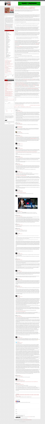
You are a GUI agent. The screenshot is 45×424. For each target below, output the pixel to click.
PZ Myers (9, 62)
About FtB (2, 0)
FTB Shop (10, 0)
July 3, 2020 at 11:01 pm (19, 279)
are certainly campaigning (19, 46)
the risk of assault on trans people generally (21, 84)
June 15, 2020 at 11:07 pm (19, 148)
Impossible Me (7, 42)
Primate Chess (7, 50)
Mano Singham (6, 61)
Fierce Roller (7, 38)
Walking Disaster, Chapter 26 (8, 83)
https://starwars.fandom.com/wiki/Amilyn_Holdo (20, 311)
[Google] (17, 401)
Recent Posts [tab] (6, 80)
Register (6, 76)
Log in (5, 77)
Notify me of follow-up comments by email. (20, 415)
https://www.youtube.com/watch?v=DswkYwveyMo (21, 192)
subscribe (29, 416)
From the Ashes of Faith (8, 40)
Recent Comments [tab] (9, 80)
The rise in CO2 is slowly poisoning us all (9, 63)
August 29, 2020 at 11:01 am (20, 379)
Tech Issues (7, 0)
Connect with (17, 400)
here (36, 9)
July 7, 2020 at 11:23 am (19, 286)
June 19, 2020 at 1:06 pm (19, 253)
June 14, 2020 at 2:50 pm (19, 123)
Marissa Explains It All (8, 46)
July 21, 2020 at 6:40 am (19, 316)
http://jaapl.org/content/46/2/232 (33, 138)
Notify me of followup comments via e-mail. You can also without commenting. (26, 416)
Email (16, 411)
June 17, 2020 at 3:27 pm (19, 229)
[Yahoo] (18, 401)
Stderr (6, 53)
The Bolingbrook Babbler (8, 55)
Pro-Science (7, 51)
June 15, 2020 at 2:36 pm (19, 132)
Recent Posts (12, 0)
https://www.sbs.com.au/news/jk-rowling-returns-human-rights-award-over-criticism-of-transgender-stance (27, 381)
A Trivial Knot (7, 31)
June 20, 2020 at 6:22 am (19, 259)
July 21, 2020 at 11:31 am (19, 337)
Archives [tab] (12, 80)
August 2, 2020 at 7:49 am (19, 342)
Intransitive (7, 43)
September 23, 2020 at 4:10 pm (20, 384)
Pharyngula (7, 49)
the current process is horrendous (26, 79)
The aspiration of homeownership (8, 68)
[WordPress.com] (19, 401)
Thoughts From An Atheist (7, 27)
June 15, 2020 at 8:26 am (19, 127)
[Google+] (16, 401)
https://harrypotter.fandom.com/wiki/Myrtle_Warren (21, 175)
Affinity (6, 32)
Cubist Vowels (7, 36)
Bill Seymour (7, 35)
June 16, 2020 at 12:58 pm (19, 196)
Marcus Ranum (9, 70)
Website (16, 413)
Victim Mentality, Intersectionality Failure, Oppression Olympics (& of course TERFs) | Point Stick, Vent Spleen (27, 394)
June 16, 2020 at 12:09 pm (19, 164)
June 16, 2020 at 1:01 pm (19, 211)
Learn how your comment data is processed (26, 419)
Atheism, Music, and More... (8, 34)
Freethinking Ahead (8, 39)
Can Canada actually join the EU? (8, 60)
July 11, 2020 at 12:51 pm (19, 296)
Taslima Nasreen (7, 54)
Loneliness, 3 (6, 72)
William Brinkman (19, 126)
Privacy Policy (4, 0)
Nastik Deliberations (8, 47)
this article (33, 79)
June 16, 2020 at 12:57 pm (19, 190)
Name (16, 409)
